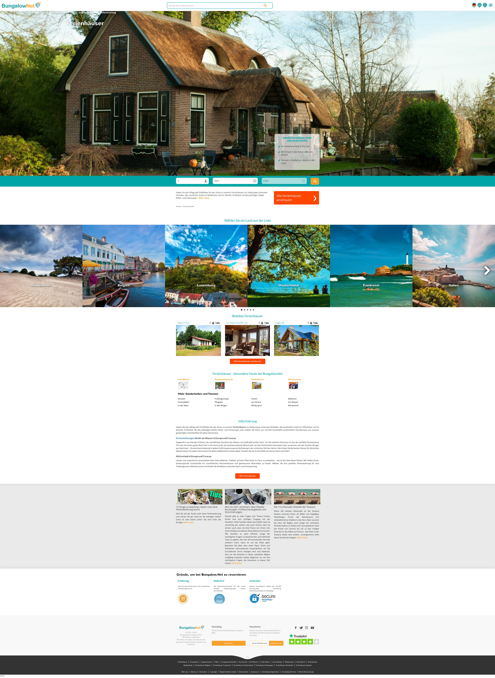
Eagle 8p (279, 322)
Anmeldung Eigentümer (270, 672)
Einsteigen (485, 5)
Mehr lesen (204, 198)
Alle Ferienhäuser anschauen (247, 361)
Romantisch (293, 405)
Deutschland (289, 285)
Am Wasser (293, 402)
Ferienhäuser (59, 12)
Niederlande (41, 285)
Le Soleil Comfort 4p (237, 322)
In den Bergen (221, 405)
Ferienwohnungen (185, 438)
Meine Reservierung (306, 672)
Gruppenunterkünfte (228, 662)
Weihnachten (294, 379)
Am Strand (256, 402)
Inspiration (85, 12)
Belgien (124, 285)
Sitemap (194, 672)
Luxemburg (206, 285)
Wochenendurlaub (224, 379)
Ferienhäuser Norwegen (264, 665)
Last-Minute (184, 379)
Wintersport (256, 405)
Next (486, 269)
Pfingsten (219, 402)
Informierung (108, 12)
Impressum (255, 672)
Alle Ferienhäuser (247, 476)
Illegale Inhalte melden (228, 672)
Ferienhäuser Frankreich (222, 665)
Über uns (185, 672)
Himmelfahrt (183, 402)
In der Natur (183, 405)
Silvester (181, 398)
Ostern (254, 398)
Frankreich (371, 285)
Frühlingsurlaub (222, 398)
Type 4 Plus (183, 322)
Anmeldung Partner (289, 672)
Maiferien (292, 398)
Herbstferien (257, 379)
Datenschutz (243, 672)
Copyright (213, 672)
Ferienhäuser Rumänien (284, 665)
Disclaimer (203, 672)
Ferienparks (194, 662)
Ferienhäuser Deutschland (243, 665)
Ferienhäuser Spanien (304, 665)
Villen (216, 662)
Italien (454, 285)
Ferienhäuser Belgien (203, 665)
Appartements (206, 662)
